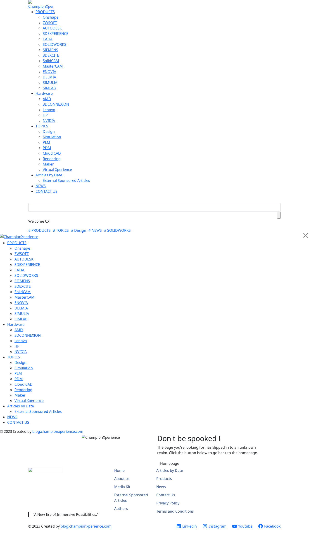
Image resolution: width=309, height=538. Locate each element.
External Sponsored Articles (66, 180)
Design (49, 131)
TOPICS (42, 126)
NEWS (41, 185)
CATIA (47, 39)
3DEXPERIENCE (55, 33)
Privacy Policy (167, 503)
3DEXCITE (51, 55)
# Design (78, 230)
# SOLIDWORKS (117, 230)
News (161, 486)
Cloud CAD (52, 153)
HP (45, 115)
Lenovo (49, 109)
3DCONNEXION (56, 104)
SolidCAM (51, 60)
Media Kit (122, 486)
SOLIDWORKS (54, 44)
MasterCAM (53, 66)
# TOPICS (61, 230)
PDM (47, 147)
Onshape (50, 17)
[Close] (305, 235)
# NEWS (95, 230)
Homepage (169, 463)
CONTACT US (46, 191)
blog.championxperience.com (57, 431)
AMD (47, 98)
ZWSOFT (50, 22)
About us (122, 478)
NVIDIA (49, 120)
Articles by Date (49, 175)
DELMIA (49, 77)
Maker (48, 164)
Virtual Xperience (57, 169)
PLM (46, 142)
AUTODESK (52, 28)
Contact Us (165, 494)
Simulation (52, 136)
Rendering (52, 158)
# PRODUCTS (39, 230)
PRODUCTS (45, 11)
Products (164, 478)
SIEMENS (50, 49)
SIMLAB (49, 87)
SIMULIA (50, 82)
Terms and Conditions (175, 511)
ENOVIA (49, 71)
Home (119, 470)
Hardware (44, 93)
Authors (121, 508)
